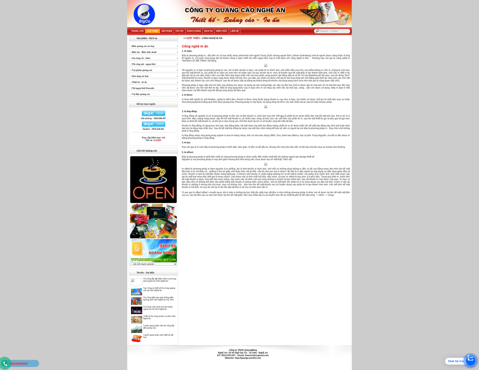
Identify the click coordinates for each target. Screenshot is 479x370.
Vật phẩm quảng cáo (140, 70)
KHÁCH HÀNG (194, 31)
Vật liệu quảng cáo (139, 94)
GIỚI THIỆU (152, 31)
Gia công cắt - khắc (139, 58)
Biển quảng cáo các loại (141, 46)
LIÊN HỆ (235, 31)
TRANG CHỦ (137, 31)
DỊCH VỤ (208, 31)
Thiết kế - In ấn (138, 82)
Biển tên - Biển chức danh (143, 52)
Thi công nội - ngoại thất (142, 64)
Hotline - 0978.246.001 (153, 129)
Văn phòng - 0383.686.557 (153, 118)
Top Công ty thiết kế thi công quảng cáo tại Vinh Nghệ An (159, 289)
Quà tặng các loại (138, 76)
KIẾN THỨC (221, 31)
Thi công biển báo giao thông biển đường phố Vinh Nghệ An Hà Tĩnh (158, 298)
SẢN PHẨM (166, 31)
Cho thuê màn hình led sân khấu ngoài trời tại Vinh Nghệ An (158, 308)
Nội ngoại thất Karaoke (141, 88)
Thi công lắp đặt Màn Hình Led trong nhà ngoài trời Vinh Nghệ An (159, 280)
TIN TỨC (179, 31)
